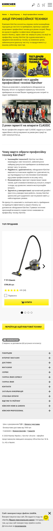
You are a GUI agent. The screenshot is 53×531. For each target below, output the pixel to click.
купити (28, 302)
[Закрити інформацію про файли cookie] (49, 513)
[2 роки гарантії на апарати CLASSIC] (26, 111)
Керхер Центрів (19, 431)
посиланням (20, 526)
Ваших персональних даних (21, 520)
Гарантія (31, 431)
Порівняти (12, 295)
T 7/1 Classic (9, 280)
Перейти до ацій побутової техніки (23, 327)
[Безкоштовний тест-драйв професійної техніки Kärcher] (26, 65)
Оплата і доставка (32, 424)
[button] (22, 313)
